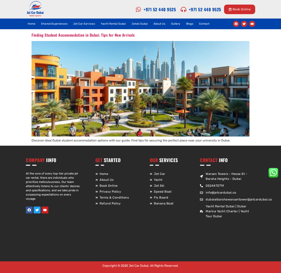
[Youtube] (252, 24)
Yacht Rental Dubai (113, 23)
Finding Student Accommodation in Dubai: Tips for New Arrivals (83, 35)
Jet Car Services (84, 23)
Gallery (175, 23)
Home (31, 23)
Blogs (189, 23)
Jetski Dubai (140, 23)
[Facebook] (236, 24)
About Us (159, 23)
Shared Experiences (54, 23)
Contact (204, 23)
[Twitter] (244, 24)
